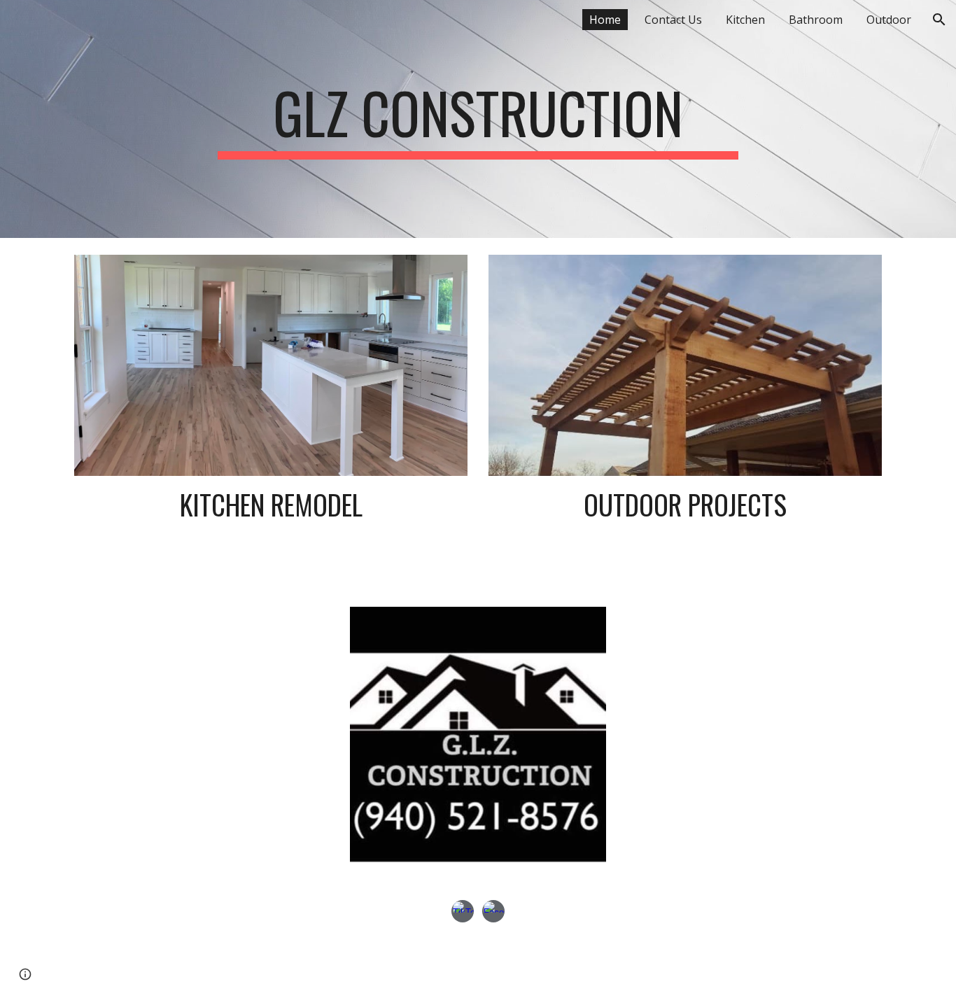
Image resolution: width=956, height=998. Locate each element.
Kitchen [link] (745, 19)
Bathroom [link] (816, 19)
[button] (939, 19)
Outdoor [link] (888, 19)
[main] (478, 119)
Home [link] (605, 19)
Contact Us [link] (673, 19)
